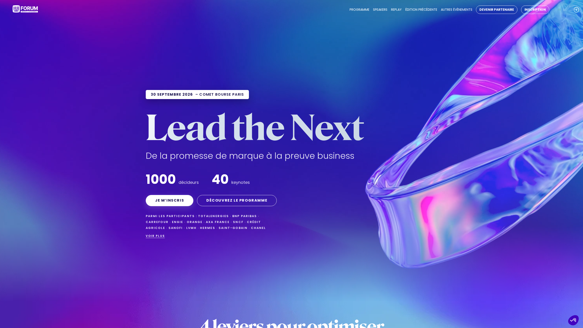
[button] (496, 9)
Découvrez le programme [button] (236, 200)
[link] (359, 10)
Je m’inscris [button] (169, 200)
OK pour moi (562, 305)
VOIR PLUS (155, 236)
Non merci (498, 305)
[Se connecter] (576, 9)
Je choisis (530, 305)
